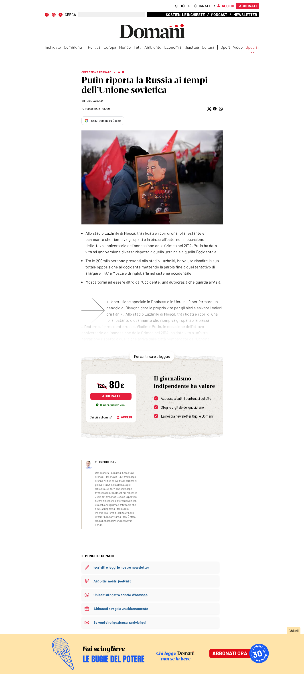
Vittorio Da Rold (92, 100)
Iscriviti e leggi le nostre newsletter (121, 567)
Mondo (125, 47)
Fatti (138, 47)
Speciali (252, 47)
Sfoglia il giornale (193, 6)
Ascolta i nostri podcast (112, 581)
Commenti (73, 47)
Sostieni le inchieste (185, 14)
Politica (94, 47)
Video (238, 47)
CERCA (70, 14)
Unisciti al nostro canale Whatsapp (120, 595)
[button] (209, 109)
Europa (110, 47)
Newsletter (245, 14)
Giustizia (191, 47)
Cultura (208, 47)
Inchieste (53, 47)
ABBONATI (111, 396)
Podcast (219, 14)
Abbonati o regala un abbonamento (120, 608)
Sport (225, 47)
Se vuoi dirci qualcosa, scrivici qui (119, 622)
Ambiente (152, 47)
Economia (173, 47)
